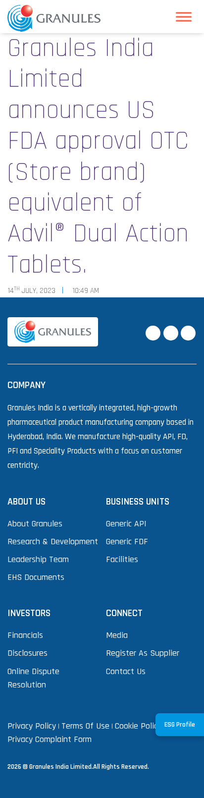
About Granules (34, 523)
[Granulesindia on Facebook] (153, 333)
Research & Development (52, 541)
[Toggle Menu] (184, 16)
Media (117, 635)
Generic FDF (127, 541)
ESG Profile (179, 724)
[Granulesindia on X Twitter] (170, 333)
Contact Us (126, 671)
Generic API (126, 523)
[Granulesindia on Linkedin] (188, 333)
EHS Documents (35, 577)
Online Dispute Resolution (33, 678)
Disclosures (27, 653)
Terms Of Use (85, 726)
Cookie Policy (138, 726)
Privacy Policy (31, 726)
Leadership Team (38, 559)
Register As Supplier (142, 653)
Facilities (122, 559)
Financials (25, 635)
